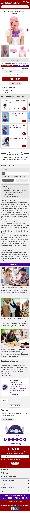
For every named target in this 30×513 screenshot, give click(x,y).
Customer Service (7, 480)
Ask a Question (15, 406)
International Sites (7, 487)
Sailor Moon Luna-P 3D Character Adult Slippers (14, 140)
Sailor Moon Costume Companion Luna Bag (15, 126)
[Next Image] (27, 30)
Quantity (25, 68)
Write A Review (7, 419)
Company (4, 484)
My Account (7, 473)
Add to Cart (15, 79)
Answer (4, 400)
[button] (28, 3)
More (3, 491)
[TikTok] (24, 439)
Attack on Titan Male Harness (11, 103)
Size (3, 68)
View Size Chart (15, 75)
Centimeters (22, 180)
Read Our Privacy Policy (15, 466)
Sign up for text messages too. (12, 459)
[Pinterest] (13, 439)
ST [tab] (3, 174)
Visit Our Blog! (15, 444)
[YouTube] (20, 439)
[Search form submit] (27, 6)
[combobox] (13, 6)
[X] (9, 439)
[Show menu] (2, 2)
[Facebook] (5, 439)
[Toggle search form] (24, 3)
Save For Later (15, 83)
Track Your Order (9, 477)
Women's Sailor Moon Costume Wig (15, 114)
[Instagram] (17, 439)
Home (5, 469)
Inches (8, 180)
